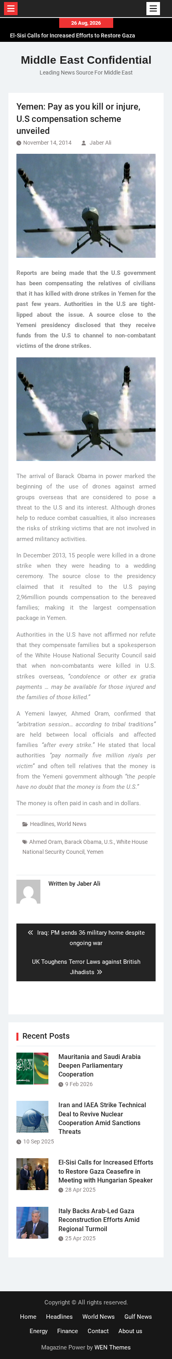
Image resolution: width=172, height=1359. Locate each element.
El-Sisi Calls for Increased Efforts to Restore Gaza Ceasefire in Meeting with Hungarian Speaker (105, 1171)
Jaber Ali (100, 142)
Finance (67, 1331)
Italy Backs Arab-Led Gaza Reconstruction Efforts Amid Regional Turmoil (99, 1220)
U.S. (109, 842)
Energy (39, 1331)
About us (130, 1331)
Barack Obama (83, 842)
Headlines (42, 824)
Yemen (95, 852)
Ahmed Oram (45, 842)
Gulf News (138, 1316)
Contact (98, 1331)
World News (71, 824)
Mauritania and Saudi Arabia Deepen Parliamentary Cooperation (99, 1066)
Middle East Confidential (86, 60)
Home (28, 1316)
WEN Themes (112, 1347)
